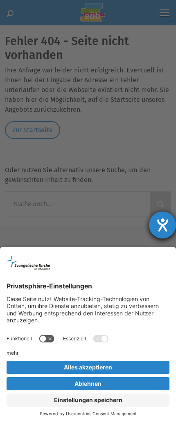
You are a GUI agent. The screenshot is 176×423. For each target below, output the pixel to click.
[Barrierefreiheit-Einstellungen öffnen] (162, 225)
